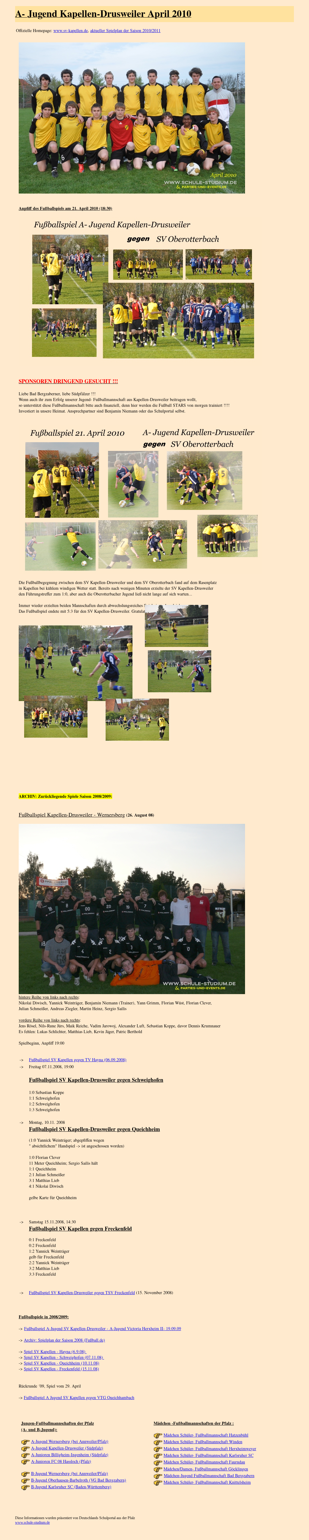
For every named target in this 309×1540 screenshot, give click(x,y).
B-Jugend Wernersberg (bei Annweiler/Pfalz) (69, 1473)
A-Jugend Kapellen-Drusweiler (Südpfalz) (67, 1448)
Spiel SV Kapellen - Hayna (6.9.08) (55, 1351)
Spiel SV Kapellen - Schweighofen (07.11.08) (64, 1357)
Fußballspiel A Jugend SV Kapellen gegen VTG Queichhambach (79, 1397)
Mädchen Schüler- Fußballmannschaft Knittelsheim (207, 1482)
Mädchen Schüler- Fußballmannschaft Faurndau (204, 1462)
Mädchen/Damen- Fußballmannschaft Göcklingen (206, 1469)
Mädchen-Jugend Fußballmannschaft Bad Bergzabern (209, 1475)
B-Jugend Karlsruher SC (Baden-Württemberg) (71, 1486)
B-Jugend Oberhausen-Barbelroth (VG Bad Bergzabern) (78, 1480)
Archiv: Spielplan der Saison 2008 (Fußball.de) (64, 1340)
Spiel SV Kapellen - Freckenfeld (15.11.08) (61, 1369)
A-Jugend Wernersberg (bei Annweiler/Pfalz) (69, 1441)
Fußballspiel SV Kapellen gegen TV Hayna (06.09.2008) (77, 1059)
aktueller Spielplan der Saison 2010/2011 (125, 30)
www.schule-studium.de (32, 1522)
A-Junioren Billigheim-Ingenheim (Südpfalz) (69, 1454)
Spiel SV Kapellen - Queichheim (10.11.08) (61, 1363)
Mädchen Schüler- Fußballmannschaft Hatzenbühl (206, 1435)
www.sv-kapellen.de (70, 30)
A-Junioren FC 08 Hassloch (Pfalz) (61, 1461)
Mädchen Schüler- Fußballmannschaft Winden (203, 1441)
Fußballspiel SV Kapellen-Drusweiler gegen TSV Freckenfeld (82, 1292)
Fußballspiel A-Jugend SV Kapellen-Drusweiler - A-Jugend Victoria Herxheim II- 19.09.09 (102, 1328)
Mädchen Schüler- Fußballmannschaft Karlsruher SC (208, 1455)
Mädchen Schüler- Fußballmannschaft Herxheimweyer (210, 1448)
